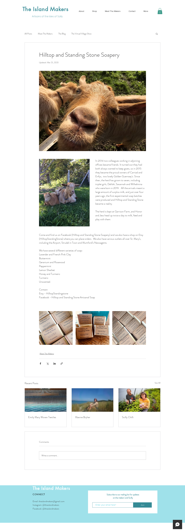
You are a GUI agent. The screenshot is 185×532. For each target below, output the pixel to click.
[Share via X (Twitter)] (47, 363)
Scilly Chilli (128, 417)
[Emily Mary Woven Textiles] (45, 400)
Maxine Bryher (82, 417)
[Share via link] (61, 363)
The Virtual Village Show (81, 33)
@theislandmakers (50, 505)
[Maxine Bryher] (92, 400)
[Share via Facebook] (40, 363)
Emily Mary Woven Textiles (42, 417)
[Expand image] (56, 328)
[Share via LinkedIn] (54, 363)
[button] (159, 11)
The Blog (62, 33)
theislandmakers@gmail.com (51, 501)
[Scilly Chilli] (139, 400)
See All (157, 382)
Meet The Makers (45, 33)
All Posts (28, 33)
